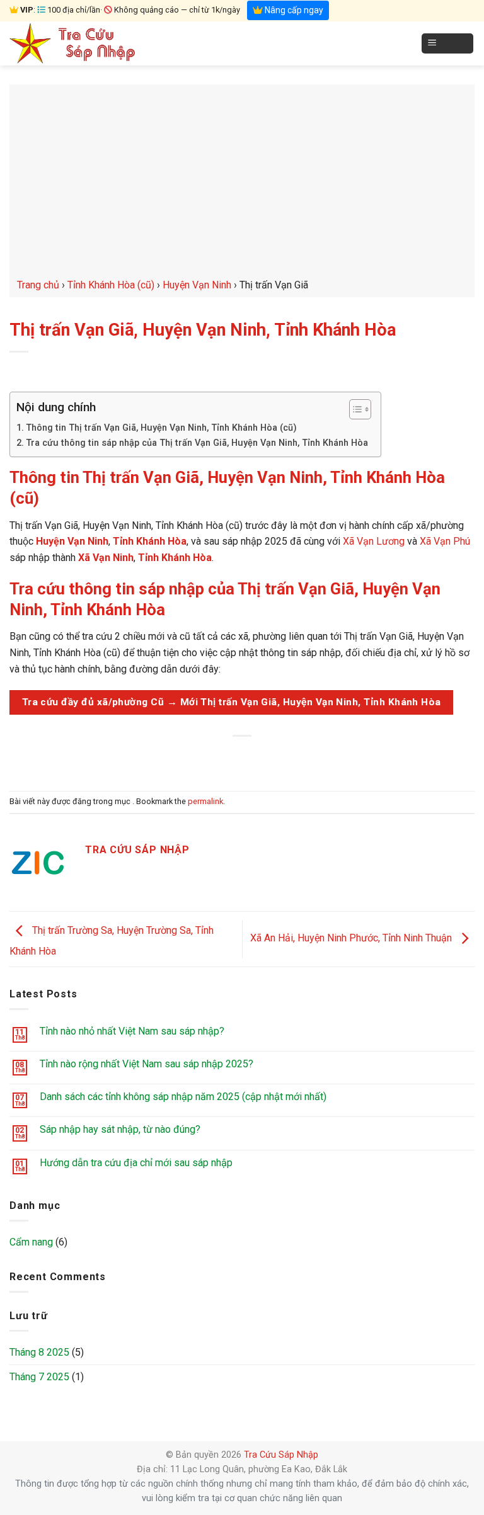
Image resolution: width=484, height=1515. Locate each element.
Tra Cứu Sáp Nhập (281, 1455)
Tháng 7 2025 (39, 1377)
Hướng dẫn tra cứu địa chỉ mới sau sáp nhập (136, 1163)
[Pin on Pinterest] (276, 757)
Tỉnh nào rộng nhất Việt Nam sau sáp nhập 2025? (146, 1064)
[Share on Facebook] (207, 757)
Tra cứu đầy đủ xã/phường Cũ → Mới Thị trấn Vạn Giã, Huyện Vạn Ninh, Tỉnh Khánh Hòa (231, 702)
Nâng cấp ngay (293, 10)
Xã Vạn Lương (374, 541)
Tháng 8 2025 (39, 1352)
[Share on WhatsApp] (185, 757)
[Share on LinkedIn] (299, 757)
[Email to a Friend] (253, 757)
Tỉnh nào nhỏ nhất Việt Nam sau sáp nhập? (132, 1031)
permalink (205, 801)
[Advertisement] (242, 182)
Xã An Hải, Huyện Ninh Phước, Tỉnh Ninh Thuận (352, 939)
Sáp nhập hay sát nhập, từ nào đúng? (120, 1129)
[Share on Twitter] (230, 757)
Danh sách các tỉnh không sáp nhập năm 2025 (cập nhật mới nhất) (183, 1097)
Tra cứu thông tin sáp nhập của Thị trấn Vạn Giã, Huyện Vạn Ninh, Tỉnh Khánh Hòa (197, 443)
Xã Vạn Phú (445, 541)
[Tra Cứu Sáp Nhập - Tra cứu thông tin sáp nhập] (72, 43)
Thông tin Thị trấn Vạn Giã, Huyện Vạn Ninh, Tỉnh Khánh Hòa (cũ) (161, 428)
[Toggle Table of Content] (354, 409)
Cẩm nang (31, 1242)
